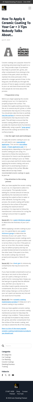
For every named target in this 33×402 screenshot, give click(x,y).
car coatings (6, 357)
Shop (18, 391)
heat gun (17, 263)
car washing (6, 359)
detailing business (8, 364)
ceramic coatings (8, 362)
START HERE (10, 391)
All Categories (6, 355)
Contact (24, 391)
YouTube (20, 394)
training (5, 367)
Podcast (12, 394)
